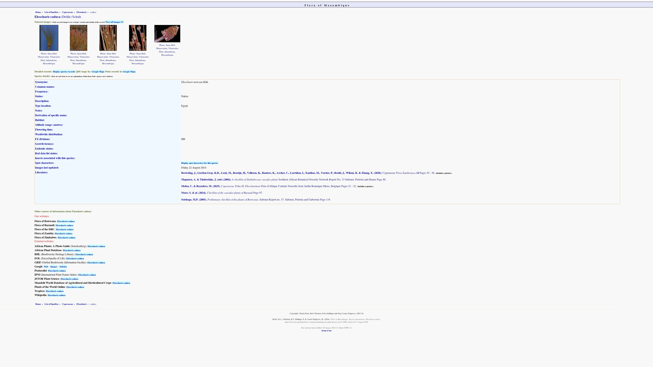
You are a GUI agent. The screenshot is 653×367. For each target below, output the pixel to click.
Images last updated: (47, 167)
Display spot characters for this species (199, 162)
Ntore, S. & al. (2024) (193, 193)
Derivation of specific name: (51, 115)
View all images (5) (114, 21)
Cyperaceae (67, 12)
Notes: (38, 110)
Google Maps (98, 71)
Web (46, 266)
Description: (42, 101)
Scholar (63, 266)
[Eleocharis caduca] (48, 37)
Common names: (45, 87)
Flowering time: (44, 129)
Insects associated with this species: (55, 158)
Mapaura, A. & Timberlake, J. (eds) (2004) (205, 179)
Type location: (43, 106)
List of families (51, 12)
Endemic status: (44, 148)
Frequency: (41, 91)
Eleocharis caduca (66, 221)
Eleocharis (82, 12)
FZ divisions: (42, 139)
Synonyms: (41, 82)
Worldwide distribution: (49, 134)
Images (53, 266)
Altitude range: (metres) (49, 125)
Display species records (64, 71)
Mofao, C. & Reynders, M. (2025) (200, 186)
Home (38, 12)
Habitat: (40, 120)
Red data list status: (46, 153)
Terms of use (326, 330)
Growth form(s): (44, 144)
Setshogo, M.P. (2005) (193, 199)
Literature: (41, 172)
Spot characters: (44, 163)
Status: (39, 96)
